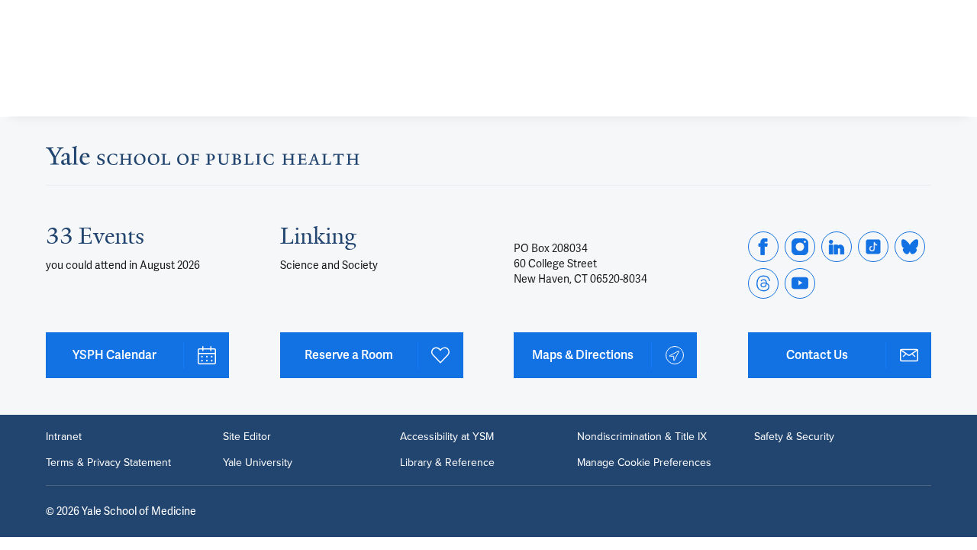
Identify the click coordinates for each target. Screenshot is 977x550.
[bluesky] (910, 246)
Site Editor (247, 437)
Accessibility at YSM (447, 437)
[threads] (763, 283)
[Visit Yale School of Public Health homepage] (203, 160)
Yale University (257, 463)
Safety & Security (794, 437)
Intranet (64, 437)
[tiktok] (873, 246)
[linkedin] (836, 246)
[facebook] (763, 246)
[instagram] (800, 246)
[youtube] (800, 283)
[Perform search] (922, 19)
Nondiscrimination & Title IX (642, 437)
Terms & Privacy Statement (108, 463)
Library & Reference (447, 463)
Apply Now (862, 78)
